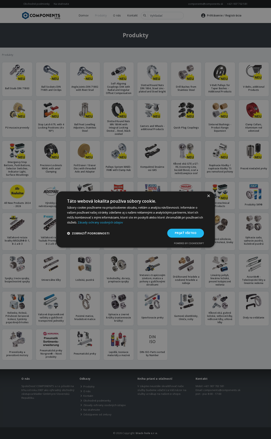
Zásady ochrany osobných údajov (100, 222)
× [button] (208, 196)
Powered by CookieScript (189, 243)
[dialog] (135, 219)
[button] (88, 233)
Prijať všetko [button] (185, 233)
